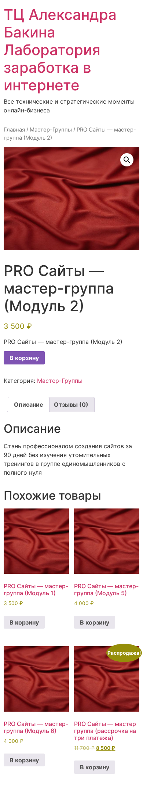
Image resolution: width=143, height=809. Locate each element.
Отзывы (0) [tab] (71, 404)
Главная (14, 129)
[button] (126, 159)
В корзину (24, 358)
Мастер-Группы (51, 129)
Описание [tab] (28, 404)
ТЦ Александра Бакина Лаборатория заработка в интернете (60, 50)
